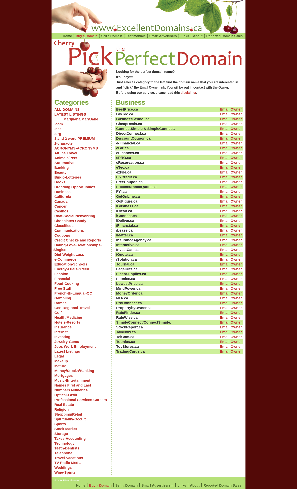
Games (60, 303)
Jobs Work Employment (75, 347)
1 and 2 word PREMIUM (74, 139)
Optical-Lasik (65, 395)
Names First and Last (72, 385)
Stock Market (65, 429)
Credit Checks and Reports (77, 240)
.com (58, 124)
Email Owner (231, 109)
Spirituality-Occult (70, 419)
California (62, 197)
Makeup (61, 361)
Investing (62, 337)
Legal (59, 356)
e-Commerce (65, 259)
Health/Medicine (68, 318)
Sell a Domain (111, 36)
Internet (61, 332)
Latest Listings (67, 351)
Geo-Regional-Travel (72, 308)
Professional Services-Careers (80, 400)
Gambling (62, 298)
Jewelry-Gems (66, 342)
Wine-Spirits (65, 472)
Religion (61, 410)
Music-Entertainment (72, 380)
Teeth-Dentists (66, 448)
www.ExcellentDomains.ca (147, 28)
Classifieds (64, 226)
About (197, 36)
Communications (69, 231)
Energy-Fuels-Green (71, 269)
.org (57, 134)
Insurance (63, 327)
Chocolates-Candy (70, 221)
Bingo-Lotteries (67, 177)
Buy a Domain (86, 36)
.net (57, 129)
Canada (60, 202)
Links (185, 36)
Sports (60, 424)
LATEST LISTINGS (70, 114)
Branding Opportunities (74, 187)
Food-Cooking (66, 284)
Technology (64, 443)
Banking (61, 168)
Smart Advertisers (163, 36)
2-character (64, 143)
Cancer (60, 206)
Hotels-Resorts (67, 322)
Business (62, 192)
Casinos (61, 211)
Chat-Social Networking (74, 216)
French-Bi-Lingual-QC (73, 293)
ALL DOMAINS (67, 110)
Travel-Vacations (68, 458)
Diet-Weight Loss (69, 255)
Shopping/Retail (68, 414)
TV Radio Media (67, 463)
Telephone (63, 453)
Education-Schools (70, 264)
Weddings (63, 468)
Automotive (64, 163)
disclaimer (188, 92)
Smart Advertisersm (157, 485)
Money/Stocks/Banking (74, 371)
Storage (61, 434)
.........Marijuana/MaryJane (76, 119)
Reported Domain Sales (224, 36)
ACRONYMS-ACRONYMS (76, 148)
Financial (62, 279)
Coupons (62, 235)
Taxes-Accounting (70, 439)
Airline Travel (65, 153)
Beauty (60, 172)
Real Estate (64, 405)
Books (59, 182)
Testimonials (135, 36)
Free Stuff (62, 288)
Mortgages (63, 376)
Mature (60, 366)
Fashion (61, 274)
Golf (58, 313)
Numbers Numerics (71, 390)
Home (67, 36)
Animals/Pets (65, 158)
